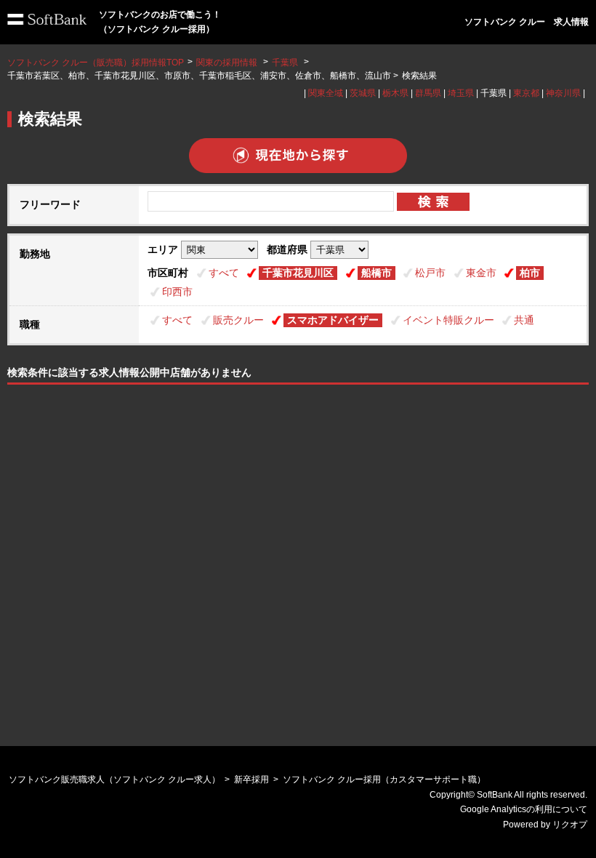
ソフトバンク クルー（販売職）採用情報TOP (95, 62)
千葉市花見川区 (298, 272)
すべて (224, 272)
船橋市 (376, 272)
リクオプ (569, 824)
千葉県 (285, 62)
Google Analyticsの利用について (523, 809)
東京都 (526, 93)
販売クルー (238, 320)
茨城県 (363, 93)
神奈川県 (563, 93)
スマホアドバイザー (333, 320)
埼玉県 (461, 93)
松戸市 (430, 272)
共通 (524, 320)
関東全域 (325, 93)
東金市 (481, 272)
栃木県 (395, 93)
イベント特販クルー (448, 320)
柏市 (530, 272)
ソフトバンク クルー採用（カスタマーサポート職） (384, 779)
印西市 (177, 291)
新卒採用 (251, 779)
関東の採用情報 (227, 62)
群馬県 (428, 93)
